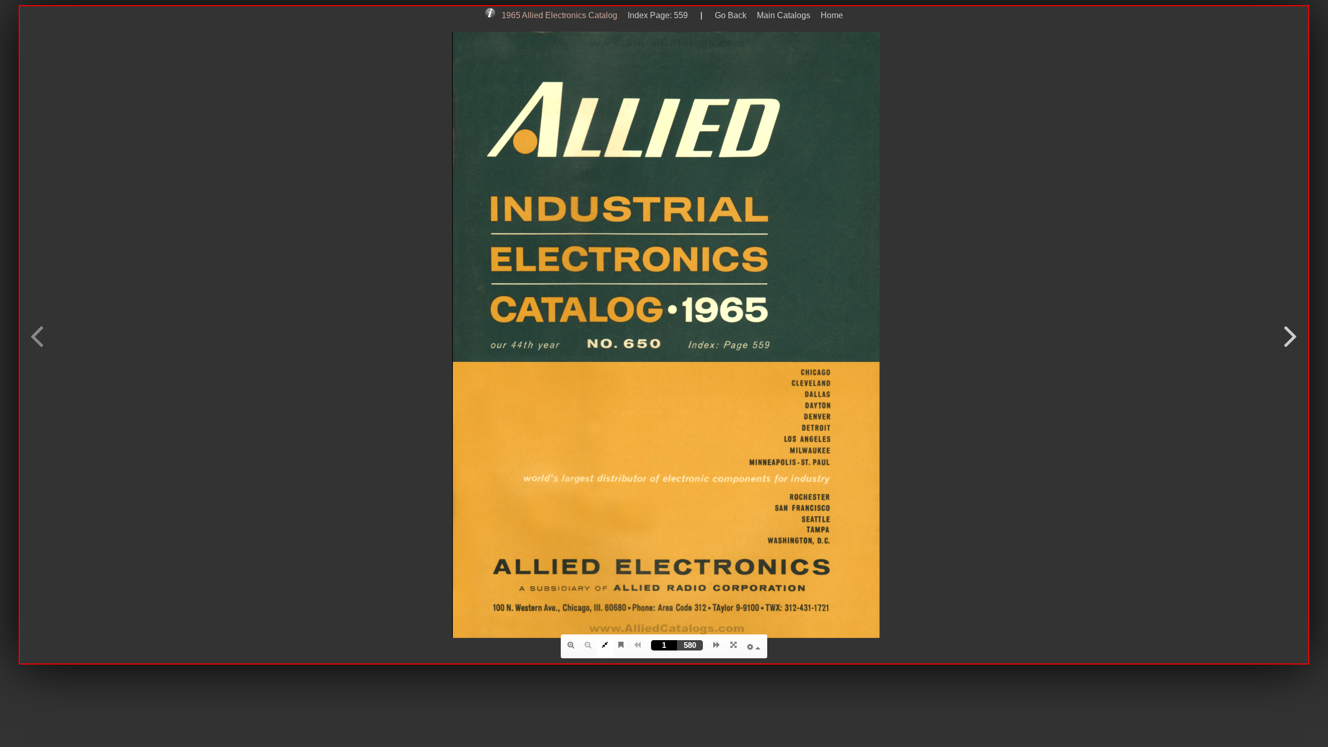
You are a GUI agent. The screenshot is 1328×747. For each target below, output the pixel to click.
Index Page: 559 (656, 15)
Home (832, 15)
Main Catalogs (783, 15)
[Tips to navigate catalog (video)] (491, 15)
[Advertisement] (664, 696)
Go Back (730, 15)
